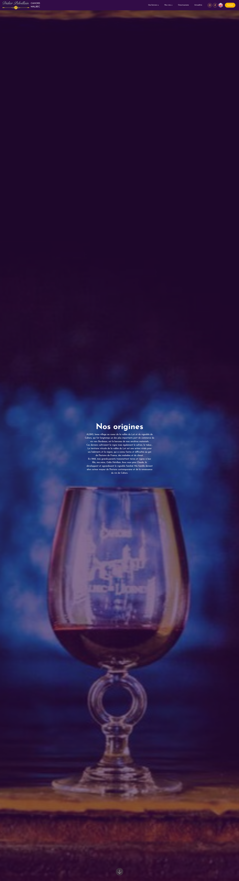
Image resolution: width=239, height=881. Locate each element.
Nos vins (167, 5)
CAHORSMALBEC (35, 5)
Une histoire (152, 5)
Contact (230, 5)
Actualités (198, 5)
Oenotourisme (183, 5)
